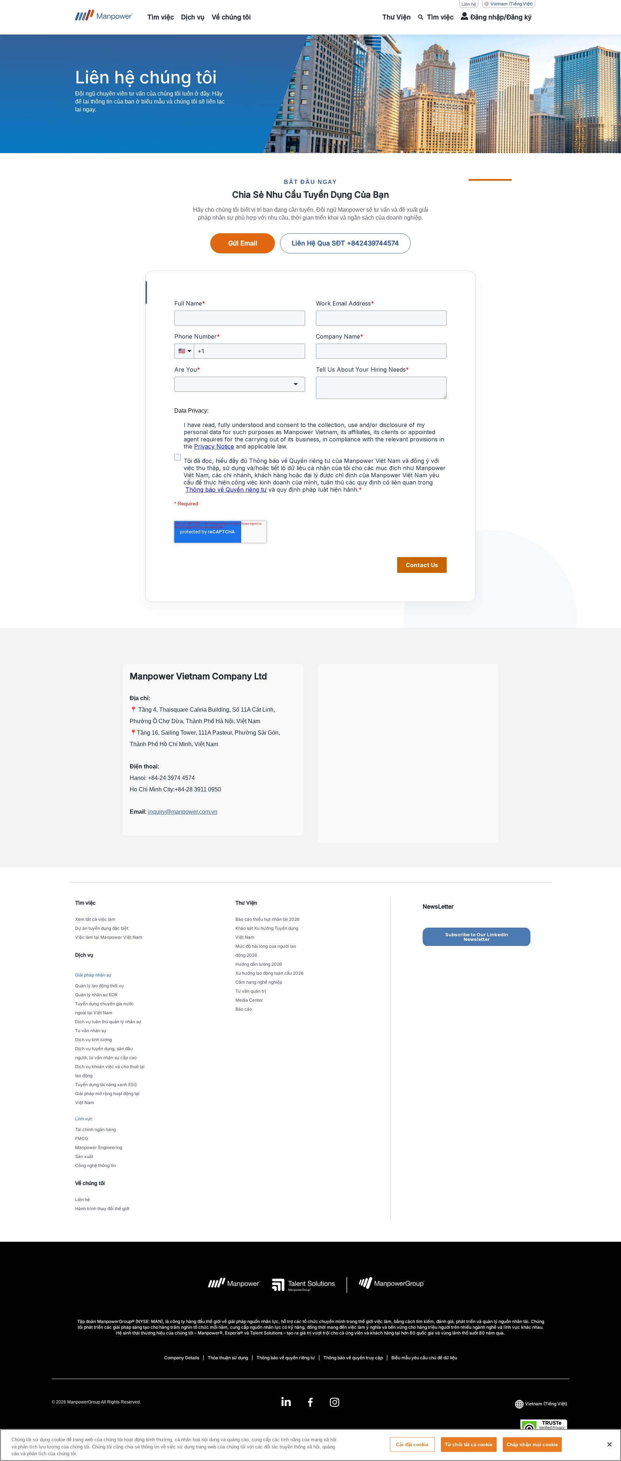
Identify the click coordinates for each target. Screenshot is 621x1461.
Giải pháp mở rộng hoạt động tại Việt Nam (107, 1098)
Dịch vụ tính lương (93, 1039)
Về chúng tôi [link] (90, 1183)
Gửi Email (242, 243)
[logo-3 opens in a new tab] (298, 1284)
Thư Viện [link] (246, 903)
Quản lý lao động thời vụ (99, 985)
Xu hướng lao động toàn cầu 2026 (269, 973)
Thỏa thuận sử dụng (228, 1357)
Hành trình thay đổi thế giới (102, 1208)
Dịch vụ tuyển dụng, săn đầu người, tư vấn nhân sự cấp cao (106, 1053)
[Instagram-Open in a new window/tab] (334, 1401)
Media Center (249, 1000)
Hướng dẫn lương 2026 (258, 964)
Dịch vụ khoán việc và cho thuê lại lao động (109, 1071)
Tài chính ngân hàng (95, 1129)
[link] (310, 1401)
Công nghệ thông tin (95, 1165)
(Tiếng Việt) (512, 3)
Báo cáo (243, 1009)
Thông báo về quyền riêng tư (286, 1357)
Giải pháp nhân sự (93, 975)
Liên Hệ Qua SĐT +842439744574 (345, 243)
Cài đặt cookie (412, 1444)
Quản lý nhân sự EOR (96, 994)
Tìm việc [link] (85, 903)
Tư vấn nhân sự (90, 1030)
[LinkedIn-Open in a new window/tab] (286, 1401)
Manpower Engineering (98, 1147)
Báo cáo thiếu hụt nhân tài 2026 (267, 919)
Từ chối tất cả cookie (469, 1444)
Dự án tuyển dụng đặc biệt (101, 928)
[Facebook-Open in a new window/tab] (310, 1401)
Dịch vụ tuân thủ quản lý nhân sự (108, 1021)
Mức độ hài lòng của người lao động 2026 (265, 950)
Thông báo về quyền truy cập (353, 1357)
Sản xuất (84, 1156)
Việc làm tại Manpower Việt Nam (108, 937)
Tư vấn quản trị (250, 991)
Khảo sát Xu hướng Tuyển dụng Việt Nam (266, 932)
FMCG (81, 1138)
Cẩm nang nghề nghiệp (258, 982)
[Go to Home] (104, 17)
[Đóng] (609, 1444)
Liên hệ (468, 4)
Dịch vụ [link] (84, 955)
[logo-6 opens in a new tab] (385, 1284)
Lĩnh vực (84, 1118)
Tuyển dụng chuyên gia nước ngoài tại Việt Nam (104, 1008)
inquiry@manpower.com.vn (182, 812)
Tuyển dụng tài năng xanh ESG (106, 1084)
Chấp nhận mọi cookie (532, 1444)
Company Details (181, 1357)
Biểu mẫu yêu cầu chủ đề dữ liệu (424, 1357)
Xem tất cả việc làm (95, 919)
